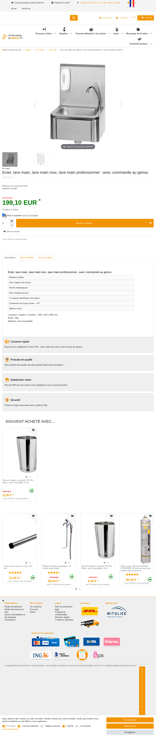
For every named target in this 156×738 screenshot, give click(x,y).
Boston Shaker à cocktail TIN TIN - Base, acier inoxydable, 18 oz (18, 481)
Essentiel (11, 726)
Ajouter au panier (84, 223)
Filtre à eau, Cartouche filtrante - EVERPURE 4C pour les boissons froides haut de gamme (136, 568)
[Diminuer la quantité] (12, 225)
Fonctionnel (85, 726)
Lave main (53, 50)
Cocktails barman (138, 43)
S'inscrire (34, 609)
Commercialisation (30, 726)
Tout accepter (129, 720)
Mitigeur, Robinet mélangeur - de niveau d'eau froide (57, 567)
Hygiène (63, 33)
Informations (10, 620)
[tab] (10, 257)
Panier (32, 612)
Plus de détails (27, 257)
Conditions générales (64, 620)
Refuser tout (130, 726)
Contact (132, 3)
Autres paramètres (10, 729)
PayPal (70, 726)
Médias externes (53, 726)
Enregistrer (130, 732)
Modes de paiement (13, 606)
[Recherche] (74, 18)
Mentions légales (62, 617)
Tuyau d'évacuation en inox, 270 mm (18, 567)
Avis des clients (45, 257)
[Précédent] (34, 104)
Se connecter (36, 606)
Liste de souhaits (12, 231)
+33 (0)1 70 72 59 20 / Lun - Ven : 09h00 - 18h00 (100, 3)
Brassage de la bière (137, 33)
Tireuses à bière (43, 33)
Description (10, 257)
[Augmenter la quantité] (12, 221)
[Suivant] (121, 104)
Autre (116, 33)
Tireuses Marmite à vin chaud (90, 33)
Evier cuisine (40, 50)
